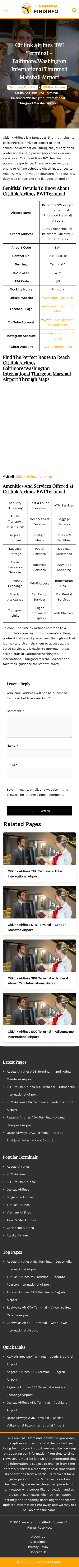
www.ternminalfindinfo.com (42, 1522)
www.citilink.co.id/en (57, 298)
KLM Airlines (16, 1174)
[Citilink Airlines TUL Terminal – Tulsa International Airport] (39, 848)
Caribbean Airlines (20, 1228)
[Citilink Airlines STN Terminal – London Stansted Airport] (39, 902)
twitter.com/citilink (58, 347)
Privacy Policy (38, 1547)
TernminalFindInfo (22, 87)
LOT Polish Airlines (21, 1182)
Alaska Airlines (17, 1235)
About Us (38, 1536)
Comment (15, 711)
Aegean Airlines (18, 1166)
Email (12, 765)
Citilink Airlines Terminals (34, 476)
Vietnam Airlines (19, 1212)
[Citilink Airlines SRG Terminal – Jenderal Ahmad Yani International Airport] (39, 956)
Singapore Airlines (20, 1197)
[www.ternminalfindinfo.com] (39, 9)
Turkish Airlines (18, 1205)
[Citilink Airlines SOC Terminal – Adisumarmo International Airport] (39, 1009)
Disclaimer (38, 1541)
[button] (75, 9)
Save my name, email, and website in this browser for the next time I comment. (37, 792)
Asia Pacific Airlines (21, 1220)
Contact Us (38, 1552)
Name (12, 745)
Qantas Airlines (18, 1189)
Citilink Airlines (54, 87)
